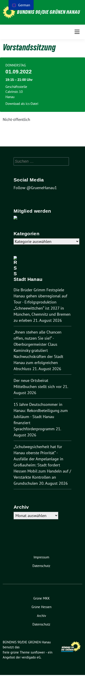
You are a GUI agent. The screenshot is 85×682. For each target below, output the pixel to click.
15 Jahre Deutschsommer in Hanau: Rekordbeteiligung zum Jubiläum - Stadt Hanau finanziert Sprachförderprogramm (41, 416)
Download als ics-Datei (21, 103)
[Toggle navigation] (77, 31)
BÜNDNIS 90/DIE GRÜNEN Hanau (48, 12)
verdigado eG (31, 657)
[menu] (21, 5)
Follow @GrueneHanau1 (35, 187)
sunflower (38, 652)
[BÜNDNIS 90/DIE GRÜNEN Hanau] (9, 12)
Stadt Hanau (28, 279)
